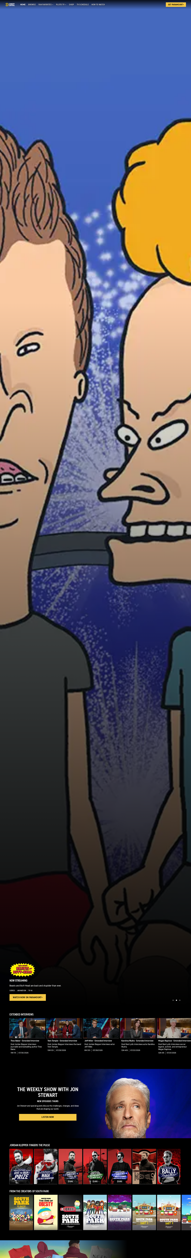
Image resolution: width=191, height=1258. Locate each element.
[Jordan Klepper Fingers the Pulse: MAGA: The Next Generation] (46, 1166)
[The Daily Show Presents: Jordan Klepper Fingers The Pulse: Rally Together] (169, 1166)
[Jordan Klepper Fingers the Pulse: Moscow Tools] (144, 1166)
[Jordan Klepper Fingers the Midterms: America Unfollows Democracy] (119, 1166)
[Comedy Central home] (10, 4)
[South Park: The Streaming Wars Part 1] (144, 1212)
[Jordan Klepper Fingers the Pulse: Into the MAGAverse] (70, 1166)
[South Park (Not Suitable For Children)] (70, 1212)
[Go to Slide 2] (176, 1000)
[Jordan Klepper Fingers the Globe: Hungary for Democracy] (95, 1166)
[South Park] (21, 1212)
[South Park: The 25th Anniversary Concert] (119, 1212)
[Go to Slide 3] (179, 1000)
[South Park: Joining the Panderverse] (95, 1212)
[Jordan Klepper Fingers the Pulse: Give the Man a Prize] (21, 1166)
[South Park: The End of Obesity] (46, 1212)
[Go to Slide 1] (173, 1000)
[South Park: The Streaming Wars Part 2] (169, 1212)
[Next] (187, 1038)
